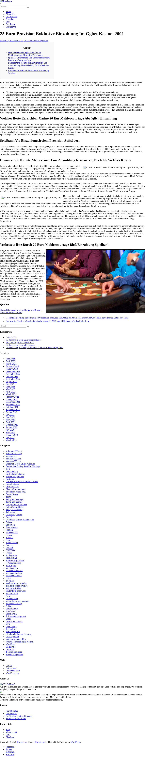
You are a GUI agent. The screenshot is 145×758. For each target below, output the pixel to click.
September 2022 (13, 379)
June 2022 (10, 386)
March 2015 (11, 440)
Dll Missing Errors (14, 514)
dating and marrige (14, 502)
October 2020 (12, 425)
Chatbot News (12, 486)
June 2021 (10, 417)
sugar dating (11, 626)
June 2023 (10, 358)
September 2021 (13, 409)
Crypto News (12, 494)
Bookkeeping (12, 471)
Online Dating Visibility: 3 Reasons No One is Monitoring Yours (34, 347)
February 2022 (12, 397)
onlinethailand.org (14, 603)
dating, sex (10, 512)
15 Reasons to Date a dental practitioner (23, 340)
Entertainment (12, 527)
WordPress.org (12, 673)
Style (8, 624)
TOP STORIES (13, 631)
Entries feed (11, 668)
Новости (10, 649)
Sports (8, 619)
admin (32, 40)
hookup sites (11, 555)
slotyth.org (10, 611)
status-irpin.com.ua (14, 621)
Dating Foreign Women (16, 504)
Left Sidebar (11, 713)
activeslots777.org (14, 453)
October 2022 (12, 376)
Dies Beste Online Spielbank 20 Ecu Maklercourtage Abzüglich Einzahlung (25, 53)
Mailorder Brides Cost (15, 591)
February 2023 (12, 366)
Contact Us (11, 27)
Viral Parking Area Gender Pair (20, 342)
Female (9, 535)
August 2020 (11, 427)
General (9, 547)
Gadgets (9, 545)
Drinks (9, 522)
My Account (11, 732)
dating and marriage (14, 499)
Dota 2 (9, 517)
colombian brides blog (15, 492)
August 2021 (11, 412)
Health (9, 553)
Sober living (11, 614)
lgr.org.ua (10, 580)
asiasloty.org (11, 456)
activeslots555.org (14, 451)
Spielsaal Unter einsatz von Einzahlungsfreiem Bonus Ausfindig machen (29, 58)
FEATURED (12, 532)
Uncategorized (41, 40)
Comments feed (13, 670)
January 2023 (12, 369)
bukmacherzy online (15, 476)
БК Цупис (10, 647)
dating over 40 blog (14, 509)
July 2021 (10, 414)
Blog (8, 21)
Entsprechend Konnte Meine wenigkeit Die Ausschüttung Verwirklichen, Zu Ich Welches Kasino (28, 65)
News (8, 596)
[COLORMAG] (8, 684)
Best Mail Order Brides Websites (20, 464)
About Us (10, 14)
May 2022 (10, 389)
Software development (16, 616)
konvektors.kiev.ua (14, 570)
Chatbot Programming (15, 489)
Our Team (10, 24)
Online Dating (12, 598)
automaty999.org (13, 461)
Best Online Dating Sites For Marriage (23, 466)
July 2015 (10, 437)
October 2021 (12, 407)
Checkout (10, 737)
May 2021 (10, 419)
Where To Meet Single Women (19, 641)
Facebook (10, 747)
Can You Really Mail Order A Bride (22, 481)
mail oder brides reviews (16, 586)
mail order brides (13, 588)
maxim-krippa (12, 593)
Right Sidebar (12, 711)
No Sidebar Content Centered (19, 716)
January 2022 (12, 399)
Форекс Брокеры (14, 652)
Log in (9, 665)
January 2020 (12, 435)
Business (10, 479)
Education (10, 525)
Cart (7, 734)
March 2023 (11, 364)
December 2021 (13, 402)
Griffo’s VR (11, 337)
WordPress (10, 644)
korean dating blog (14, 573)
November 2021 (13, 404)
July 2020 (10, 430)
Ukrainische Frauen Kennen (18, 634)
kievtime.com (12, 568)
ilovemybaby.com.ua (15, 560)
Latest (8, 578)
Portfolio (9, 19)
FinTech (9, 537)
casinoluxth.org (12, 484)
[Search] (28, 7)
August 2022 (11, 381)
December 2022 (13, 371)
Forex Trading (12, 542)
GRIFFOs (10, 550)
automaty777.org (13, 458)
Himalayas (21, 742)
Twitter (9, 749)
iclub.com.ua (11, 558)
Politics (9, 606)
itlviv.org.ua (11, 565)
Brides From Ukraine (15, 474)
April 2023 (10, 361)
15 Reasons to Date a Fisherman (20, 345)
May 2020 (10, 432)
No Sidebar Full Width (16, 718)
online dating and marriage (17, 601)
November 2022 (13, 374)
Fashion (9, 530)
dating (8, 497)
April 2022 (10, 392)
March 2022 (11, 394)
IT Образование (13, 563)
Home (8, 11)
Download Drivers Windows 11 (20, 519)
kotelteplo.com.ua (14, 575)
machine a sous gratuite (16, 583)
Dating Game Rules (14, 507)
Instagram (10, 752)
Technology (11, 629)
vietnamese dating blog (16, 639)
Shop (8, 729)
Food (8, 540)
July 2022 (10, 384)
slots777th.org (12, 608)
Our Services (11, 16)
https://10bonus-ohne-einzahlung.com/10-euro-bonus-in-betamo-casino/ (21, 311)
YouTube (10, 754)
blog (8, 469)
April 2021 (10, 422)
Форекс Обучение (14, 654)
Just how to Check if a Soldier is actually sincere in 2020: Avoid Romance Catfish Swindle (47, 321)
